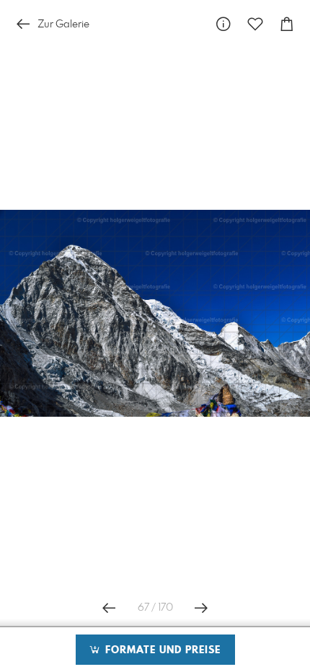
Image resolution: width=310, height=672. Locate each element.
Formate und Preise (161, 650)
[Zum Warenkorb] (287, 24)
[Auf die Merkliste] (255, 24)
